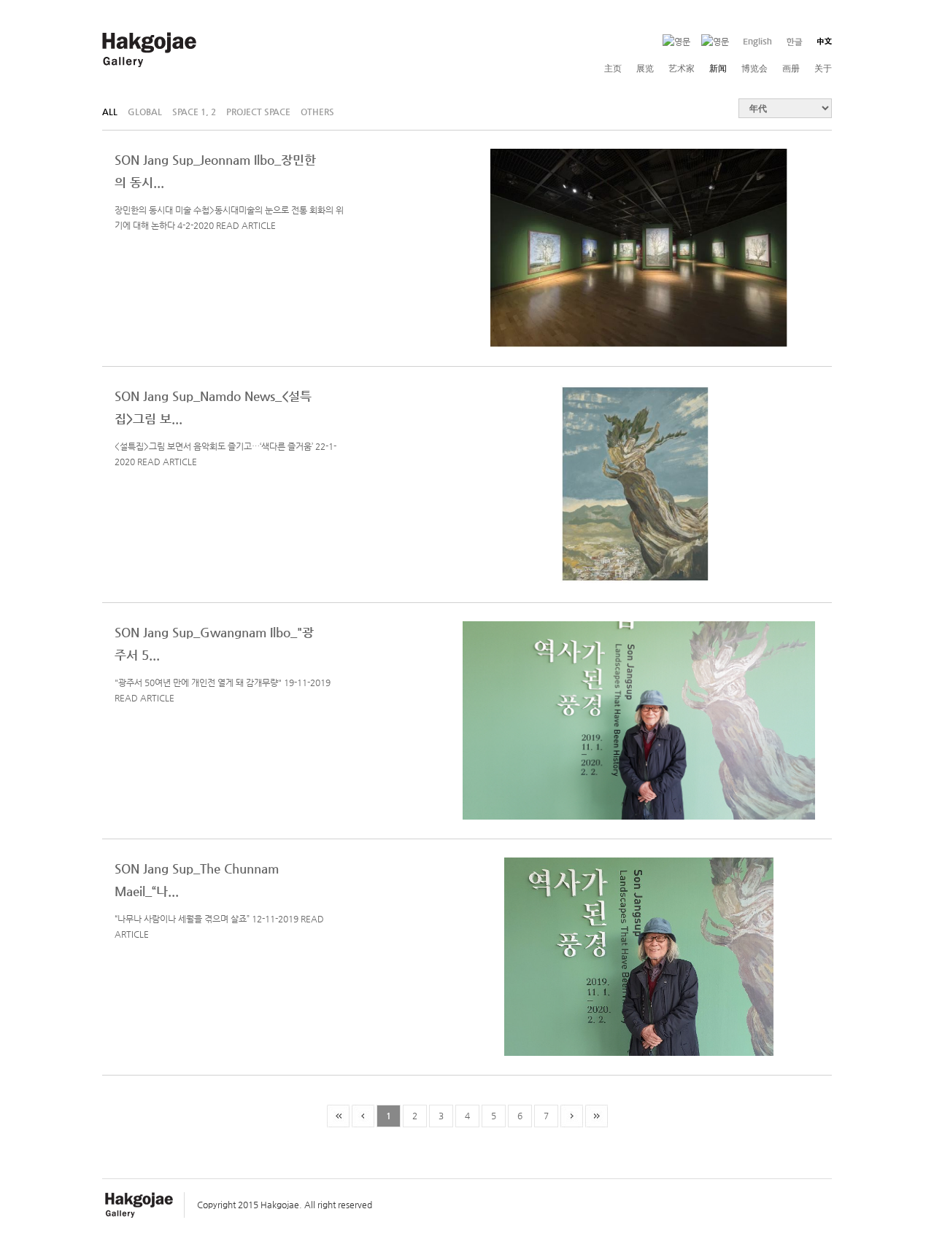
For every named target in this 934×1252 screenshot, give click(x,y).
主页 (613, 68)
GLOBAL (145, 111)
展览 (645, 68)
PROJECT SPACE (258, 111)
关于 (823, 68)
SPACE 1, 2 (194, 111)
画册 (791, 68)
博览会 (754, 68)
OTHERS (317, 111)
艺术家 (681, 68)
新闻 (718, 68)
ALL (109, 111)
